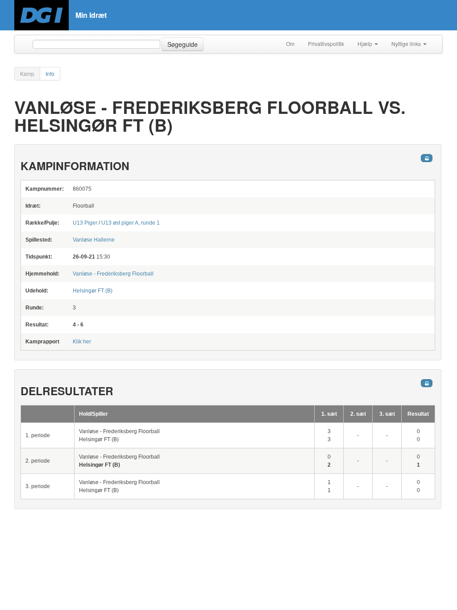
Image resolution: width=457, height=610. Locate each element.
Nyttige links (406, 43)
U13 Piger (85, 223)
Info (50, 73)
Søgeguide (182, 44)
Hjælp (365, 43)
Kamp (27, 73)
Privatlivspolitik (326, 43)
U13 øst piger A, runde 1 (130, 223)
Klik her (82, 341)
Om (290, 43)
